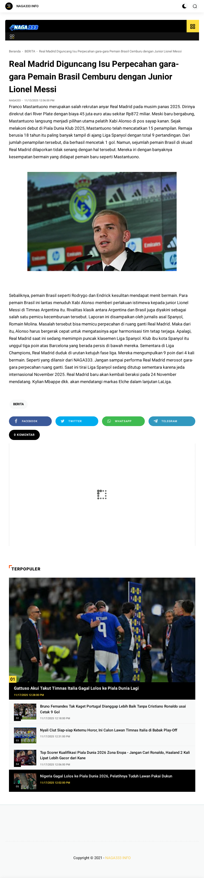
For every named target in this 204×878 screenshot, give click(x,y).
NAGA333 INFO (27, 6)
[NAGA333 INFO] (24, 27)
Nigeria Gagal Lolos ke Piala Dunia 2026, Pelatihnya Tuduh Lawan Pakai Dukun (106, 776)
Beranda (15, 51)
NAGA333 (83, 360)
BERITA (30, 51)
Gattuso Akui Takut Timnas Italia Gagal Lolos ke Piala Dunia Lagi (76, 688)
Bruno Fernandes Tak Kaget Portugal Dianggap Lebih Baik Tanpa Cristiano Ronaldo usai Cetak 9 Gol (113, 709)
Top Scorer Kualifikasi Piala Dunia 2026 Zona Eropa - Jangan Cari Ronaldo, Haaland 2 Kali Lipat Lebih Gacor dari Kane (115, 755)
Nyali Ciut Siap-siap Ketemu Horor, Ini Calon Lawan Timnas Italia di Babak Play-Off (108, 730)
